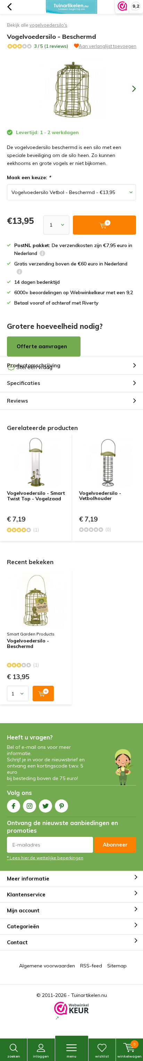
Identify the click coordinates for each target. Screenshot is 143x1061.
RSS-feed (91, 966)
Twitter (45, 806)
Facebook (13, 806)
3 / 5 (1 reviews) (51, 46)
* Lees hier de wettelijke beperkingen (45, 857)
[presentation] (129, 89)
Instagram (29, 806)
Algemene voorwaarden (47, 966)
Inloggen (41, 1056)
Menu (71, 1056)
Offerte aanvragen (42, 346)
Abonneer (115, 844)
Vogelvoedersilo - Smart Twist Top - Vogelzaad (36, 496)
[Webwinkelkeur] (71, 1011)
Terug (9, 7)
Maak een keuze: (29, 177)
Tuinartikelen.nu (89, 995)
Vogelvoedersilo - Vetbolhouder (100, 496)
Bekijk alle (37, 25)
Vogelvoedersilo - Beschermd (28, 643)
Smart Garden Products (30, 634)
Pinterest (61, 806)
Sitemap (117, 966)
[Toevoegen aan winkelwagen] (43, 693)
